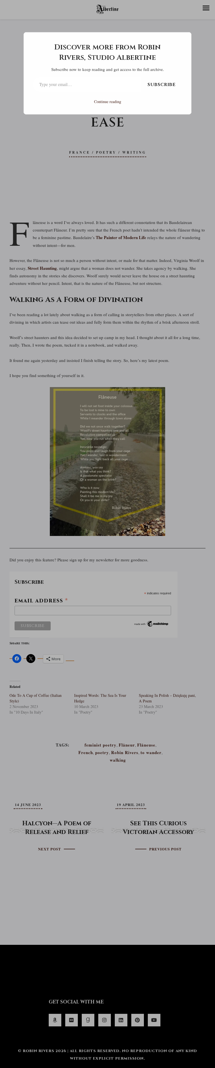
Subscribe (162, 85)
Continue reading (107, 101)
